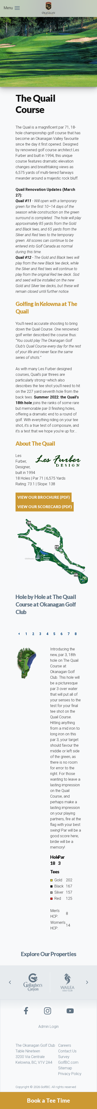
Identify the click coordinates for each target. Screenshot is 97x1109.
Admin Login (48, 1026)
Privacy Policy (69, 1073)
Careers (64, 1045)
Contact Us (67, 1051)
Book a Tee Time (48, 1100)
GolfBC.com (68, 1062)
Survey (63, 1057)
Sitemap (65, 1068)
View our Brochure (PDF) (43, 497)
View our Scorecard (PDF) (44, 506)
